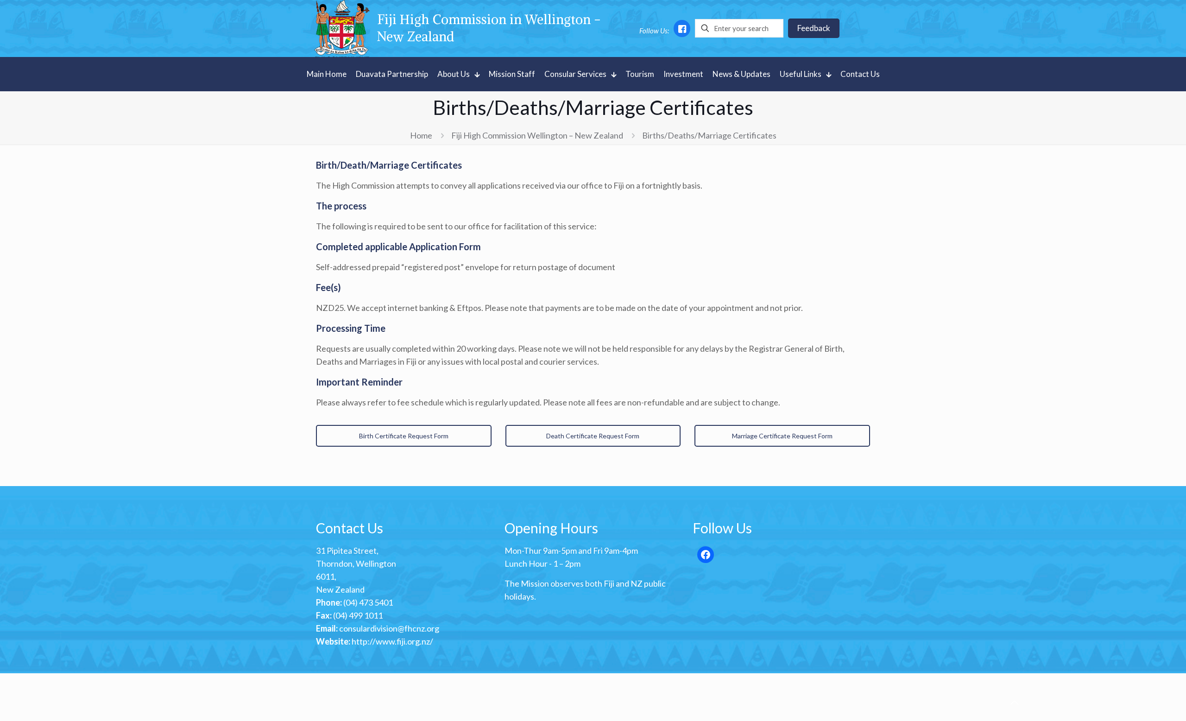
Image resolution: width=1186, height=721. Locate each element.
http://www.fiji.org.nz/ (392, 641)
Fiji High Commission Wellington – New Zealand (537, 135)
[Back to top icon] (1014, 702)
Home (421, 135)
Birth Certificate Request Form (403, 436)
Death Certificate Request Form (592, 436)
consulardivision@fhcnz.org (389, 628)
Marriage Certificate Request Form (782, 436)
